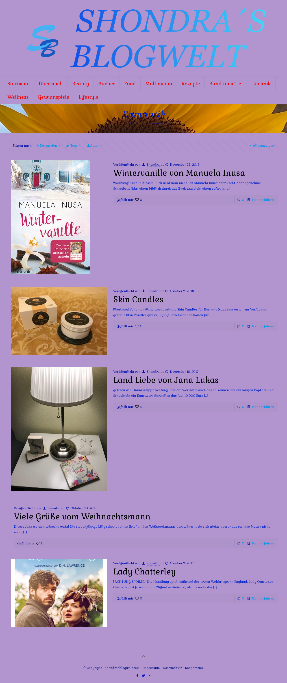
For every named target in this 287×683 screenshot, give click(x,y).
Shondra (153, 165)
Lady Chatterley (144, 572)
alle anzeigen (263, 145)
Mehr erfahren (263, 200)
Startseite (131, 123)
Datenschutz (173, 668)
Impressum (151, 668)
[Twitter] (143, 675)
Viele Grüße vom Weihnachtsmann (82, 517)
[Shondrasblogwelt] (143, 38)
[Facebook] (137, 675)
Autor (94, 145)
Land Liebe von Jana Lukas (166, 380)
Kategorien (48, 145)
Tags (74, 145)
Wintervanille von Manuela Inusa (179, 173)
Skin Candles (138, 299)
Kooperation (194, 668)
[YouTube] (149, 675)
